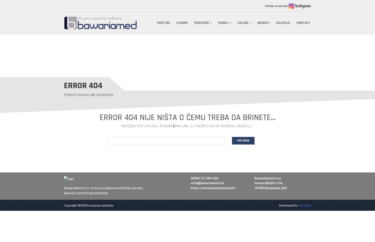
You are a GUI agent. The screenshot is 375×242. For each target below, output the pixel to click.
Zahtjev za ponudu (276, 6)
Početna (163, 23)
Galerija (283, 23)
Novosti (263, 23)
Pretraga (243, 140)
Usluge (243, 23)
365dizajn (304, 205)
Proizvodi (201, 23)
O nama (182, 23)
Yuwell (223, 23)
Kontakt (303, 23)
